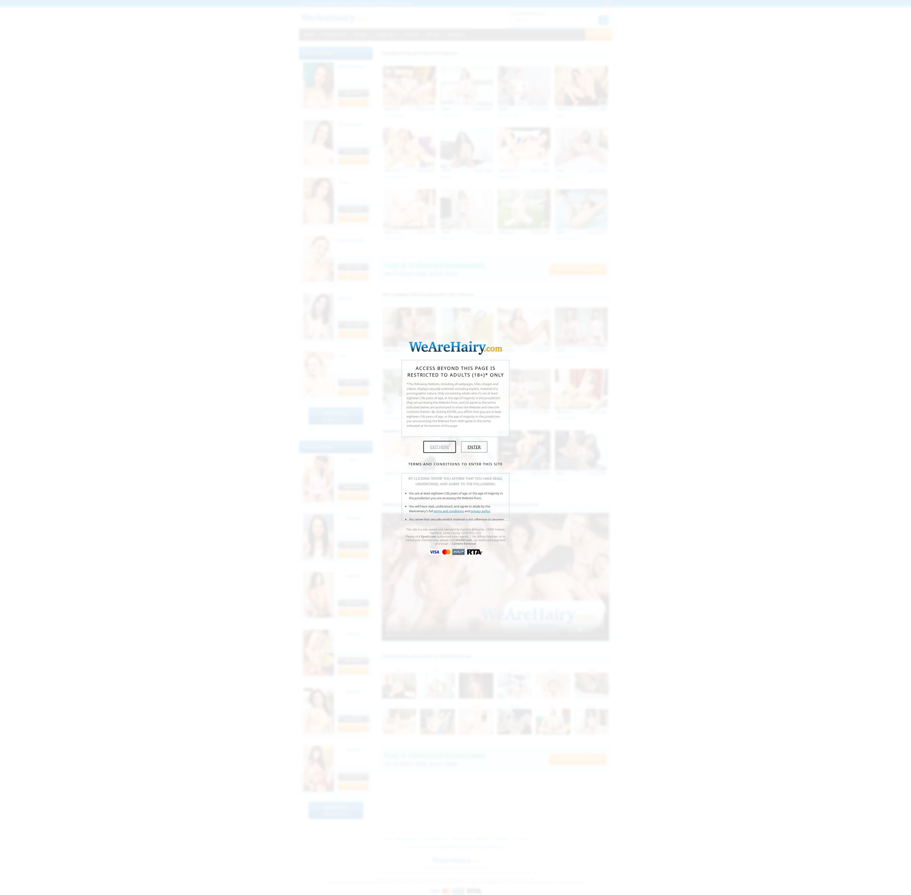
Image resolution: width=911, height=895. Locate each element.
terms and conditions (449, 511)
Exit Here (439, 447)
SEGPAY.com (463, 540)
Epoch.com (428, 536)
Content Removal (464, 543)
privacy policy (480, 511)
